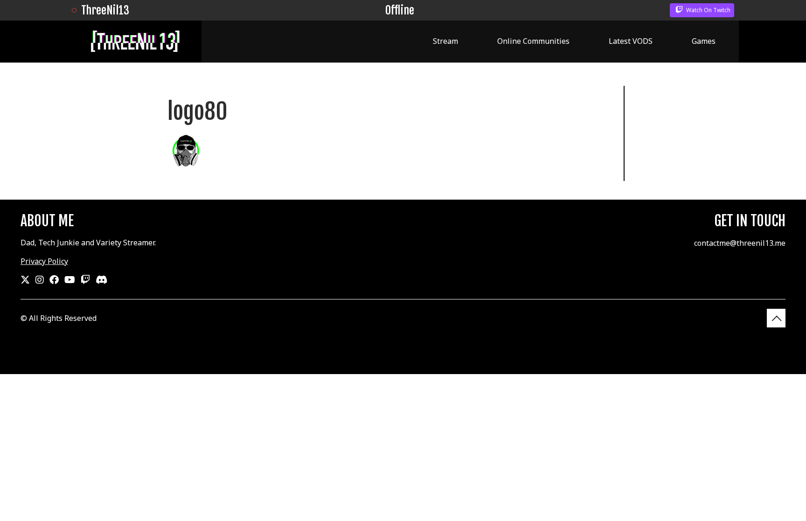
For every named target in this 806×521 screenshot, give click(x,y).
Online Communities (533, 41)
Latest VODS (631, 41)
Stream (445, 41)
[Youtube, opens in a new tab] (69, 280)
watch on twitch (707, 10)
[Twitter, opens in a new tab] (25, 280)
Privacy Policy (44, 261)
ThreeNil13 (105, 10)
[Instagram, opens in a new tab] (39, 280)
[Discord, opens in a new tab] (101, 280)
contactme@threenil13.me (739, 243)
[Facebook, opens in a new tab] (54, 280)
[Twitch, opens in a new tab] (85, 280)
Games (704, 41)
